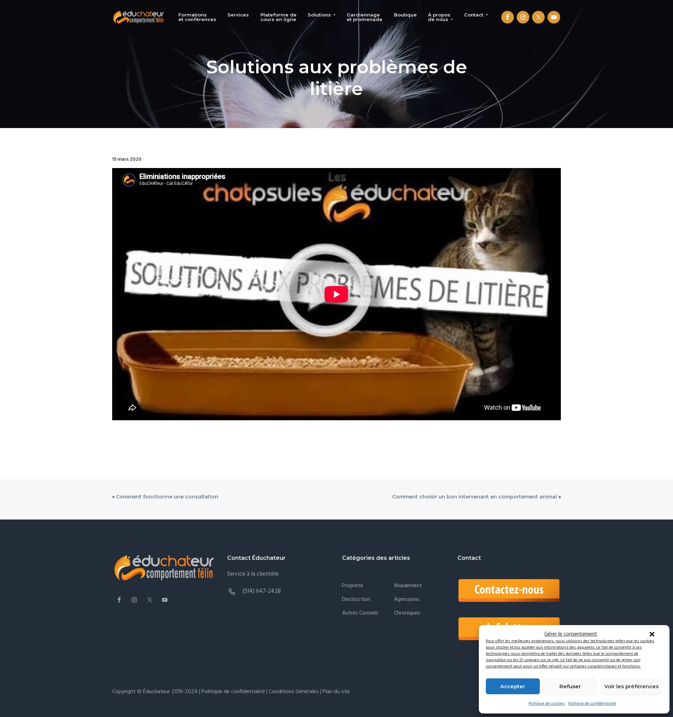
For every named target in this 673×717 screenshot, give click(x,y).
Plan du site (335, 691)
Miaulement (408, 586)
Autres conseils (360, 613)
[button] (651, 634)
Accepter (512, 686)
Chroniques (407, 613)
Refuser (570, 686)
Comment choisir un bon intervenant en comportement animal (474, 497)
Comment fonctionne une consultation (167, 497)
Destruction (356, 599)
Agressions (407, 599)
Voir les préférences (631, 686)
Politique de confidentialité (592, 703)
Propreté (352, 586)
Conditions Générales (294, 691)
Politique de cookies (547, 703)
